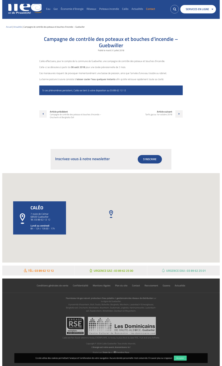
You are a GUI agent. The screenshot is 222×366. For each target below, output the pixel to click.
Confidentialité (80, 285)
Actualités (137, 9)
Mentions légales (102, 285)
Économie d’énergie (72, 9)
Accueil (9, 26)
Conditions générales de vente (52, 285)
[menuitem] (48, 9)
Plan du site (121, 285)
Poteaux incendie (109, 9)
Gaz (55, 9)
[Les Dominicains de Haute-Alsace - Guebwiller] (122, 326)
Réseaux (91, 9)
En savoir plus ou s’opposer (160, 358)
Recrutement (151, 285)
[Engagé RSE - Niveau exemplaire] (75, 326)
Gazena (166, 285)
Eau (48, 9)
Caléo (125, 9)
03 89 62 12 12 (42, 219)
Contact (150, 9)
